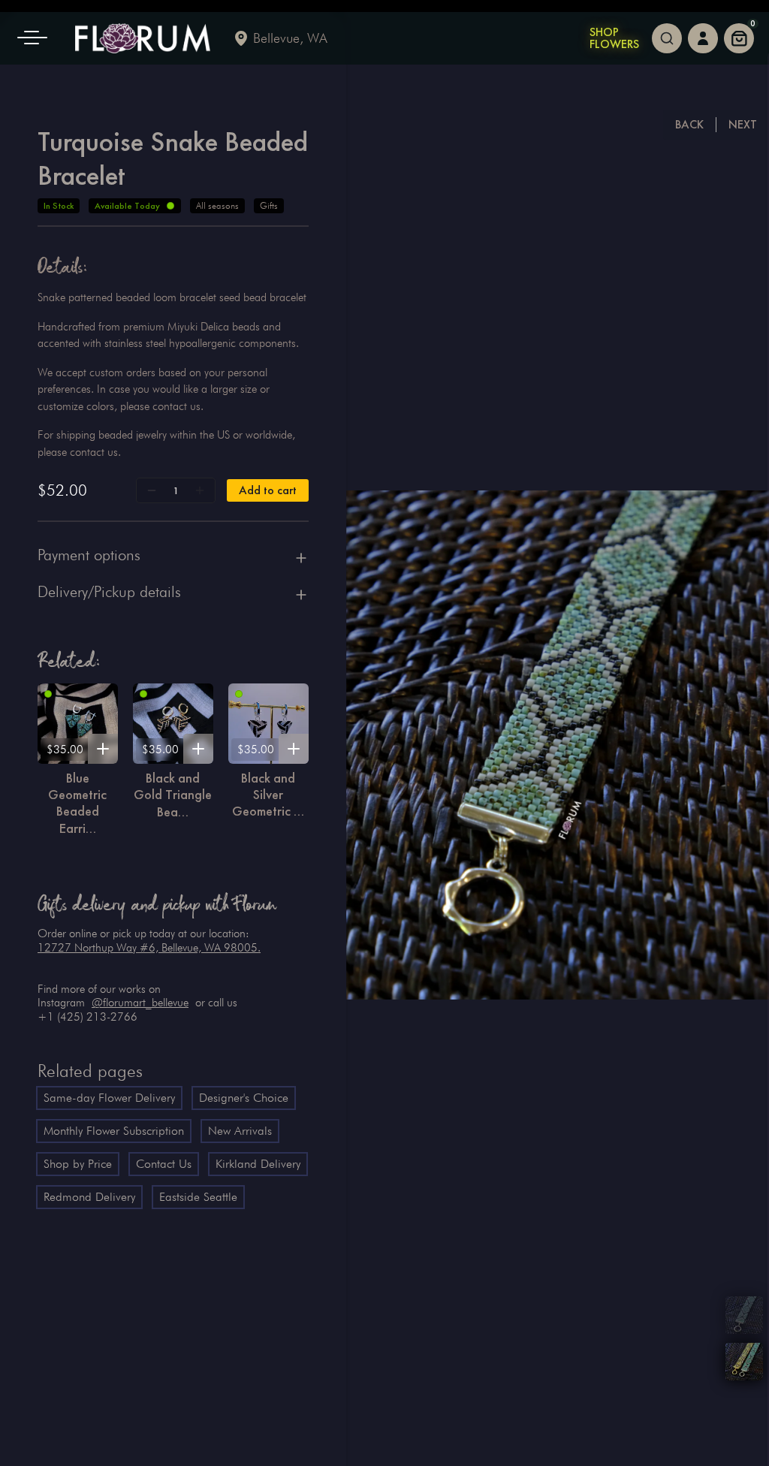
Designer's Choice (243, 1097)
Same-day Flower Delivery (109, 1097)
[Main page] (142, 38)
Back (689, 124)
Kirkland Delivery (258, 1164)
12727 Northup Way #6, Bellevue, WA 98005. (149, 948)
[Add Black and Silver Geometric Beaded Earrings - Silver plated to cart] (294, 749)
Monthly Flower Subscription (114, 1131)
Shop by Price (78, 1164)
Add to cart (268, 490)
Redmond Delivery (89, 1197)
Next (742, 124)
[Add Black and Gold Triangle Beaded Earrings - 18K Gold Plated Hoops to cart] (198, 749)
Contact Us (163, 1164)
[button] (37, 38)
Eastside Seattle (198, 1197)
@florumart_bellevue (140, 1002)
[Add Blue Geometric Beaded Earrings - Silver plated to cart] (103, 749)
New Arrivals (240, 1131)
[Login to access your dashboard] (703, 38)
